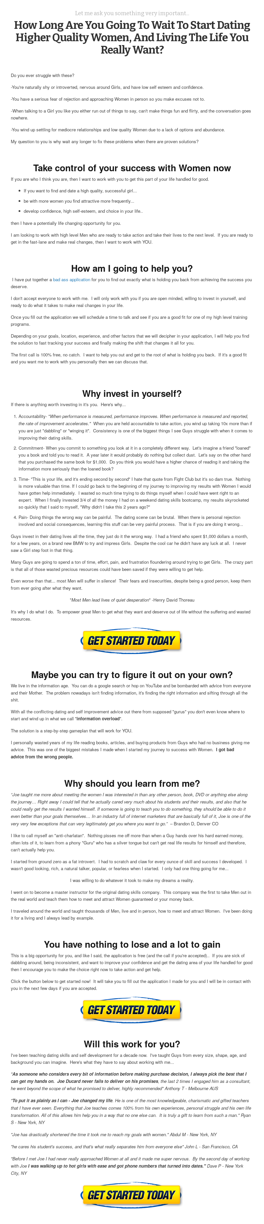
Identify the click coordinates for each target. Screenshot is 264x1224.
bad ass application (71, 279)
